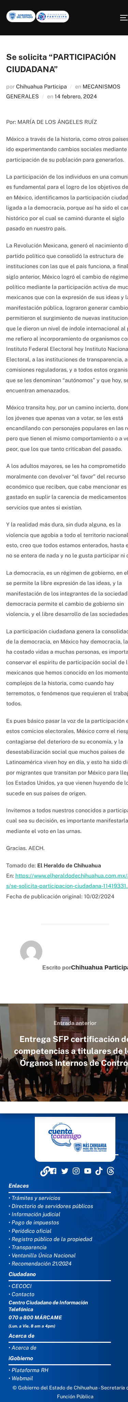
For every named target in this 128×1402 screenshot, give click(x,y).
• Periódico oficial (30, 1231)
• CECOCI (20, 1286)
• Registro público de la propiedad (50, 1239)
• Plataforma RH (28, 1370)
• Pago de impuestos (34, 1222)
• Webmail (21, 1378)
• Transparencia (28, 1247)
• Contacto (21, 1294)
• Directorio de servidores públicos (51, 1206)
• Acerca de (23, 1347)
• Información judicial (34, 1214)
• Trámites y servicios (34, 1198)
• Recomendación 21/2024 (40, 1263)
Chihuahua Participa (41, 86)
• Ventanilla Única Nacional (42, 1255)
